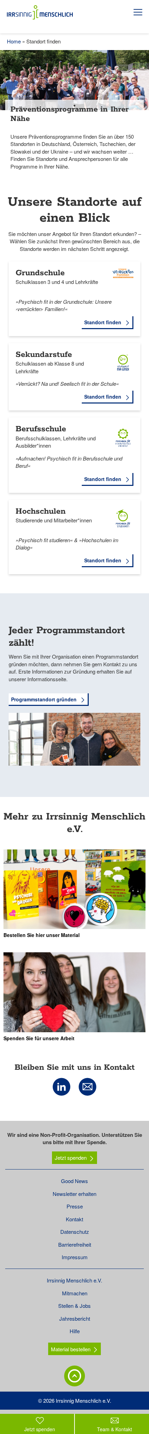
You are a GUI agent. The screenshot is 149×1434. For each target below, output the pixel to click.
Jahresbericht (74, 1318)
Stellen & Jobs (74, 1305)
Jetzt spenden (71, 1157)
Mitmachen (74, 1293)
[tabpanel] (74, 115)
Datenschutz (74, 1231)
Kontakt (74, 1219)
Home (14, 41)
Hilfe (75, 1331)
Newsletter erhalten (74, 1193)
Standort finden (103, 322)
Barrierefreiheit (74, 1244)
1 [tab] (74, 105)
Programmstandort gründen (44, 699)
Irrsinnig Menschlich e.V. (74, 1280)
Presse (75, 1206)
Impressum (75, 1257)
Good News (74, 1180)
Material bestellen (70, 1349)
